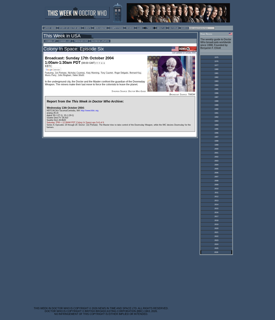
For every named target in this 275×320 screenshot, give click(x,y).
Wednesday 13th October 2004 (65, 107)
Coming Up (50, 41)
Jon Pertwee (60, 73)
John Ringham (64, 75)
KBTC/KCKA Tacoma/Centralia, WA (63, 110)
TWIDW (150, 28)
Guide (140, 28)
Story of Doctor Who (70, 28)
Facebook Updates (100, 41)
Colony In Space (84, 122)
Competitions (116, 28)
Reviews (130, 28)
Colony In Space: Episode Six (73, 48)
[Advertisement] (101, 279)
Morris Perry (50, 75)
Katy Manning (92, 73)
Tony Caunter (107, 73)
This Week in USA (62, 35)
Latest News (50, 28)
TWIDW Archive (81, 41)
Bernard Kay (135, 73)
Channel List (65, 41)
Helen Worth (78, 75)
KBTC (48, 66)
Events (87, 28)
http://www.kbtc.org (89, 110)
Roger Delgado (121, 73)
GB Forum (173, 28)
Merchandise (100, 28)
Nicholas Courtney (76, 73)
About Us (161, 28)
